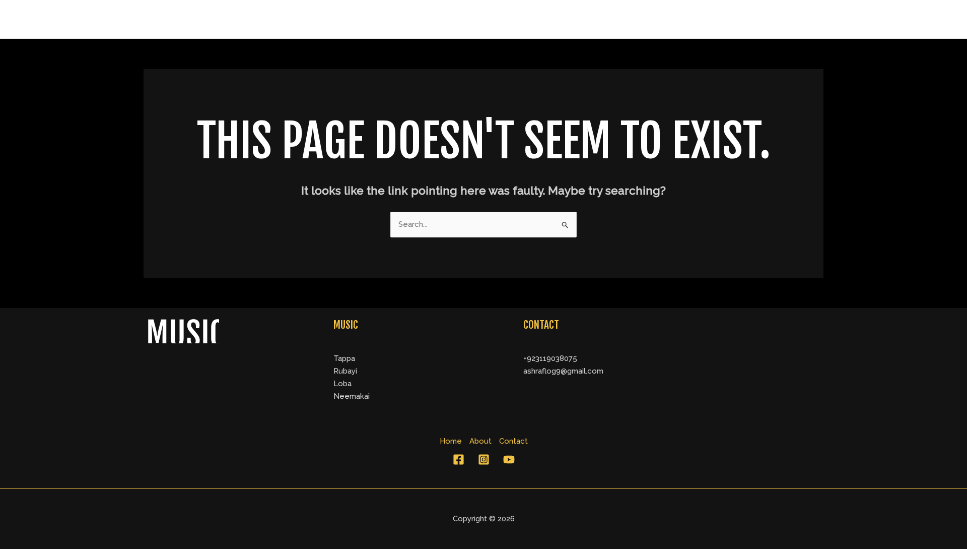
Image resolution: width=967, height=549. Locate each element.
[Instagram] (484, 459)
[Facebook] (458, 459)
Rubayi (345, 371)
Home (708, 19)
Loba (342, 383)
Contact (798, 19)
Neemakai (351, 396)
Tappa (344, 358)
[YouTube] (509, 459)
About (751, 19)
